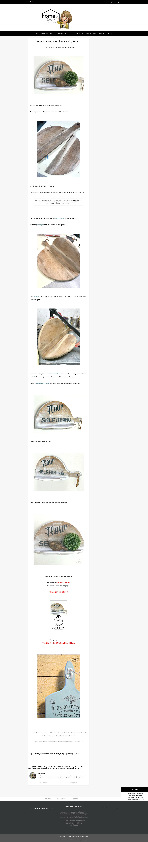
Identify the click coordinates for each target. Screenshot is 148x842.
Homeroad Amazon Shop (135, 799)
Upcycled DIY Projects (60, 33)
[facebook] (105, 2)
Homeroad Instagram (135, 797)
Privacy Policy (105, 33)
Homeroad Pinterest (135, 795)
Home (31, 2)
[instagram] (108, 2)
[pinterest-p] (111, 2)
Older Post (43, 783)
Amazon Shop (42, 33)
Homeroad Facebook (135, 793)
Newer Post (73, 783)
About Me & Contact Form (84, 33)
